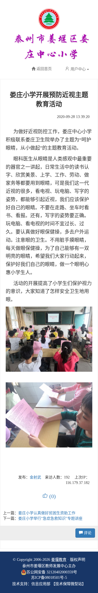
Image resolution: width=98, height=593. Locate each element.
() (49, 496)
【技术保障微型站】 (68, 584)
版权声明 (77, 560)
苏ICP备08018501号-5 (49, 578)
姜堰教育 (58, 560)
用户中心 (78, 69)
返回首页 (44, 69)
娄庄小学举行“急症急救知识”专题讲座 (50, 518)
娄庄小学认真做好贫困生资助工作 (46, 513)
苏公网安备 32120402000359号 (51, 572)
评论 (87, 533)
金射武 (35, 477)
